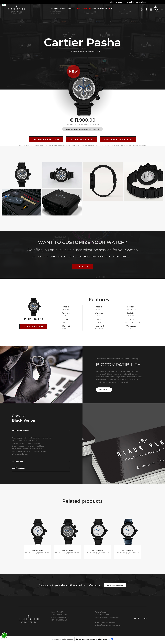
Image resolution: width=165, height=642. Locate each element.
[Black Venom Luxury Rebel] (16, 8)
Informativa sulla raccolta (62, 639)
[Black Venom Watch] (21, 175)
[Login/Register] (155, 6)
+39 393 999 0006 (102, 615)
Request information (45, 139)
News (70, 8)
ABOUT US (103, 8)
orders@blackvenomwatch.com (107, 625)
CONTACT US (83, 267)
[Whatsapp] (141, 9)
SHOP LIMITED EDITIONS (59, 8)
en (111, 8)
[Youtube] (156, 9)
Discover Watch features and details (81, 129)
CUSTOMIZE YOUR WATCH (82, 8)
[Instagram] (151, 9)
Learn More (103, 389)
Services (95, 8)
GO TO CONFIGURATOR (115, 585)
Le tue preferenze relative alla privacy (91, 639)
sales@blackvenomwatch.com (107, 617)
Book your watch (80, 139)
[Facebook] (146, 9)
